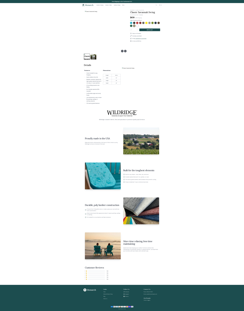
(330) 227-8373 (150, 291)
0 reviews (141, 14)
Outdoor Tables (108, 5)
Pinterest (127, 296)
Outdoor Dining (117, 5)
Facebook (127, 291)
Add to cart (150, 30)
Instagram (127, 294)
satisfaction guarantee (141, 38)
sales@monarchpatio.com (151, 294)
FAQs (104, 291)
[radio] (131, 23)
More (123, 5)
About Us (105, 298)
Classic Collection (140, 10)
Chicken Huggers (147, 300)
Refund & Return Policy (108, 294)
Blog (104, 296)
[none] (131, 23)
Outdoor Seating (99, 5)
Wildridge (132, 10)
